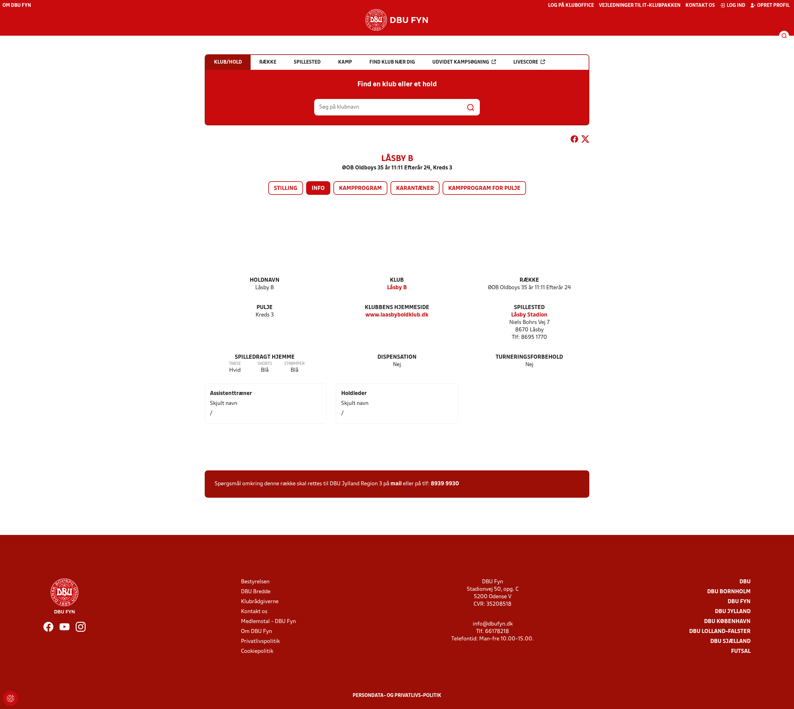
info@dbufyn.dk (493, 624)
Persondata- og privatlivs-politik (397, 695)
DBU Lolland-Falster (720, 631)
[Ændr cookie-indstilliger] (10, 698)
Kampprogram (360, 188)
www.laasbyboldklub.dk (396, 315)
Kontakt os (700, 5)
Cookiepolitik (257, 651)
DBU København (727, 621)
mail (396, 484)
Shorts (264, 364)
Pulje (264, 307)
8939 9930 (445, 484)
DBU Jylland (733, 611)
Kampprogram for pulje (484, 188)
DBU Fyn (739, 601)
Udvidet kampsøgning (460, 62)
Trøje (235, 364)
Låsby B (397, 287)
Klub (397, 280)
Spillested (529, 307)
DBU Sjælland (730, 641)
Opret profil (773, 5)
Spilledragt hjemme (265, 357)
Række (529, 280)
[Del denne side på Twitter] (585, 140)
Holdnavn (264, 280)
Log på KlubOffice (571, 5)
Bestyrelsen (255, 582)
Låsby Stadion (529, 315)
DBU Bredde (255, 592)
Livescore (525, 62)
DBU (745, 582)
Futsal (741, 651)
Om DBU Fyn (16, 5)
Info (318, 188)
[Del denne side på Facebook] (574, 140)
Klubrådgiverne (260, 601)
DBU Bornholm (729, 592)
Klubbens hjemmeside (397, 307)
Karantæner (415, 188)
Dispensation (397, 357)
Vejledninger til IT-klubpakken (639, 5)
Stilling (285, 188)
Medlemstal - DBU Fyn (268, 621)
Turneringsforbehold (529, 357)
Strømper (294, 364)
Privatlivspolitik (260, 641)
